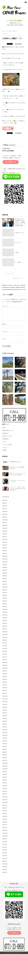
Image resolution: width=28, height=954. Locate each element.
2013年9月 (4, 771)
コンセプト (4, 447)
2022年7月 (4, 536)
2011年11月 (5, 833)
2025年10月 (5, 514)
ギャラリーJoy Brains (7, 444)
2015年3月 (4, 721)
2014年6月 (4, 746)
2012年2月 (4, 824)
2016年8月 (4, 673)
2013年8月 (4, 774)
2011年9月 (4, 838)
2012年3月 (4, 822)
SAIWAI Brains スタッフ (8, 430)
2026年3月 (4, 505)
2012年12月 (5, 796)
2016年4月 (4, 685)
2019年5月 (4, 598)
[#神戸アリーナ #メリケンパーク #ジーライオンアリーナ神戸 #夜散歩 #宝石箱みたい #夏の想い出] (20, 374)
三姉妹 (16, 252)
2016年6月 (4, 679)
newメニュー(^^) (10, 273)
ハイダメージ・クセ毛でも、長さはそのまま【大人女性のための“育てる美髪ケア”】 (17, 488)
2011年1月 (4, 861)
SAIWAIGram (5, 433)
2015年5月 (4, 715)
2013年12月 (5, 763)
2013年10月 (5, 768)
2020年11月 (5, 559)
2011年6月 (4, 847)
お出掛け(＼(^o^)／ (19, 232)
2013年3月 (4, 788)
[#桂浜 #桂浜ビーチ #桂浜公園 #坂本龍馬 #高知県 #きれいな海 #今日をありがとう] (20, 387)
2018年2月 (4, 626)
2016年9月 (4, 671)
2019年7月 (4, 592)
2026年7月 (4, 503)
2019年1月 (4, 606)
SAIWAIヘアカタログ (7, 436)
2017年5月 (4, 648)
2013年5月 (4, 782)
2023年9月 (4, 528)
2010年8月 (4, 869)
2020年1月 (4, 584)
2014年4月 (4, 752)
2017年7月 (4, 643)
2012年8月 (4, 808)
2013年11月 (5, 766)
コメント (5, 306)
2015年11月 (5, 699)
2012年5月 (4, 816)
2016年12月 (5, 662)
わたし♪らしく (18, 242)
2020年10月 (5, 561)
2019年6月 (4, 595)
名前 (4, 324)
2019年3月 (4, 603)
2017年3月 (4, 654)
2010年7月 (4, 872)
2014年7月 (4, 743)
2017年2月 (4, 657)
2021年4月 (4, 545)
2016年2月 (4, 690)
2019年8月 (4, 589)
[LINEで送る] (18, 43)
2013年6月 (4, 780)
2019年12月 (5, 587)
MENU (3, 427)
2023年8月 (4, 531)
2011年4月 (4, 852)
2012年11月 (5, 799)
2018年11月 (5, 612)
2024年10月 (5, 519)
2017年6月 (4, 645)
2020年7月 (4, 570)
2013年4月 (4, 785)
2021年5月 (4, 542)
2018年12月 (5, 609)
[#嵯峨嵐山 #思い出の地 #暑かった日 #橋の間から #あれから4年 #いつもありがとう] (20, 399)
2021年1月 (4, 553)
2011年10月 (5, 836)
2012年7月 (4, 810)
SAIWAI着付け (5, 439)
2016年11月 (5, 665)
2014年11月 (5, 732)
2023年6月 (4, 533)
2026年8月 (4, 500)
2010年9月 (4, 866)
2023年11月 (5, 525)
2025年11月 (5, 511)
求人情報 (4, 450)
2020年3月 (4, 578)
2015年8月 (4, 707)
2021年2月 (4, 550)
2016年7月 (4, 676)
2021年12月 (5, 539)
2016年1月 (4, 693)
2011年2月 (4, 858)
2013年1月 (4, 794)
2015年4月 (4, 718)
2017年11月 (5, 631)
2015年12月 (5, 696)
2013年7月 (4, 777)
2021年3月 (4, 547)
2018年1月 (4, 629)
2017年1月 (4, 659)
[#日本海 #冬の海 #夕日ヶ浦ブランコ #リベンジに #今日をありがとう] (7, 374)
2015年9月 (4, 704)
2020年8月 (4, 567)
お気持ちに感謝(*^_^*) (13, 31)
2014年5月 (4, 749)
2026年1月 (4, 508)
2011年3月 (4, 855)
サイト (4, 338)
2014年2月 (4, 757)
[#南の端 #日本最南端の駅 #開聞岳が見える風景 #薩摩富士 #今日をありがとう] (7, 362)
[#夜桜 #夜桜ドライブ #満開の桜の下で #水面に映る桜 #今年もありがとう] (20, 362)
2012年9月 (4, 805)
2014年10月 (5, 735)
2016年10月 (5, 668)
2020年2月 (4, 581)
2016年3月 (4, 687)
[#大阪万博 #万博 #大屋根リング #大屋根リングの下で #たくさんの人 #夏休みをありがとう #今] (7, 399)
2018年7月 (4, 620)
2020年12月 (5, 556)
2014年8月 (4, 740)
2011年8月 (4, 841)
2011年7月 (4, 844)
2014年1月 (4, 760)
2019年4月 (4, 601)
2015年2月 (4, 724)
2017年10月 (5, 634)
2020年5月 (4, 575)
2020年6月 (4, 573)
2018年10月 (5, 615)
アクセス (4, 441)
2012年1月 (4, 827)
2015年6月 (4, 712)
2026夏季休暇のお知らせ (15, 461)
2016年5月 (4, 682)
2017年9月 (4, 637)
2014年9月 (4, 738)
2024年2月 (4, 522)
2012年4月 (4, 819)
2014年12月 (5, 729)
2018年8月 (4, 617)
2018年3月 (4, 623)
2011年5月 (4, 850)
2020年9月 (4, 564)
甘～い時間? (18, 262)
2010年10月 (5, 864)
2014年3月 (4, 754)
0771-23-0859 (15, 20)
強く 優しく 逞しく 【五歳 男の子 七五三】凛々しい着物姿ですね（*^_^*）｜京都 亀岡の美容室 (20, 222)
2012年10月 (5, 802)
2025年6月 (4, 517)
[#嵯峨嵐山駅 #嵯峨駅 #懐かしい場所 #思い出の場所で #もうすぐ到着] (7, 387)
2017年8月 (4, 640)
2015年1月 (4, 726)
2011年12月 (5, 830)
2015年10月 (5, 701)
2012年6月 (4, 813)
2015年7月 (4, 710)
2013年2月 (4, 791)
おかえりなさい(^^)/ (17, 278)
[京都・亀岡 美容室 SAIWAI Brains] (14, 6)
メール (4, 331)
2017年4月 (4, 651)
